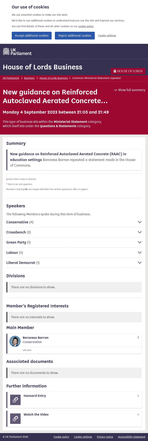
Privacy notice (105, 436)
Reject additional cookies (74, 35)
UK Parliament (11, 78)
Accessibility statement (131, 436)
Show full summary (131, 90)
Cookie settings (107, 35)
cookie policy (85, 26)
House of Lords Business (42, 67)
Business (29, 78)
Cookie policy (61, 436)
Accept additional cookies (31, 35)
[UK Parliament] (17, 51)
